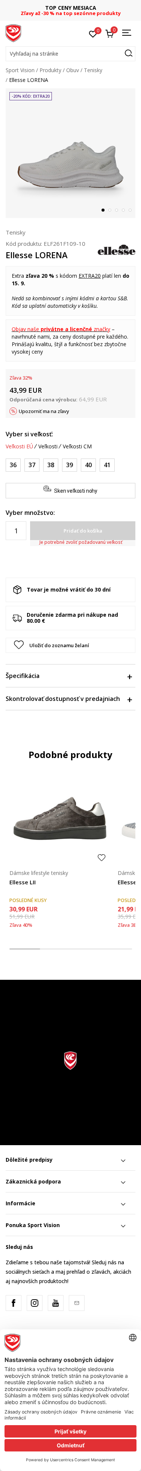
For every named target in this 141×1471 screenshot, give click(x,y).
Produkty (50, 70)
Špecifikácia (22, 676)
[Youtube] (55, 1303)
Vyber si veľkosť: (29, 434)
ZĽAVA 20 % (82, 8)
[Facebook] (13, 1303)
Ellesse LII (22, 882)
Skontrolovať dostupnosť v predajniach (63, 699)
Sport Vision (20, 70)
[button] (70, 53)
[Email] (76, 1303)
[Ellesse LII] (59, 817)
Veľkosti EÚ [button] (19, 446)
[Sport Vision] (13, 33)
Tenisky (93, 70)
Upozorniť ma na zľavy (44, 411)
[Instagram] (34, 1303)
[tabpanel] (70, 153)
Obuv (72, 70)
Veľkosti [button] (48, 446)
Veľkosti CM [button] (77, 446)
